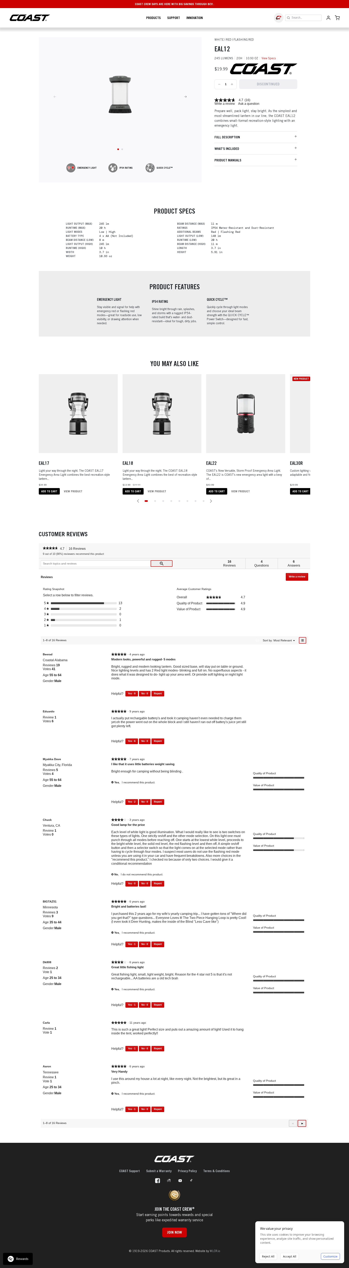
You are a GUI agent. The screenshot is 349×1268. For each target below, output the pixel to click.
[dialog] (299, 1242)
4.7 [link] (241, 100)
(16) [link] (247, 100)
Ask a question (248, 103)
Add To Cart (49, 491)
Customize (330, 1256)
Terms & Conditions (216, 1171)
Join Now (174, 1232)
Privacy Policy (187, 1171)
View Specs (269, 58)
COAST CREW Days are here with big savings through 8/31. (174, 4)
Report (158, 693)
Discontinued (268, 84)
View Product (73, 491)
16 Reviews (78, 549)
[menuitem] (282, 640)
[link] (224, 100)
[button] (138, 501)
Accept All (289, 1256)
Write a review (224, 103)
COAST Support (129, 1171)
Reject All (268, 1256)
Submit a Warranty (158, 1171)
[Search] (288, 18)
